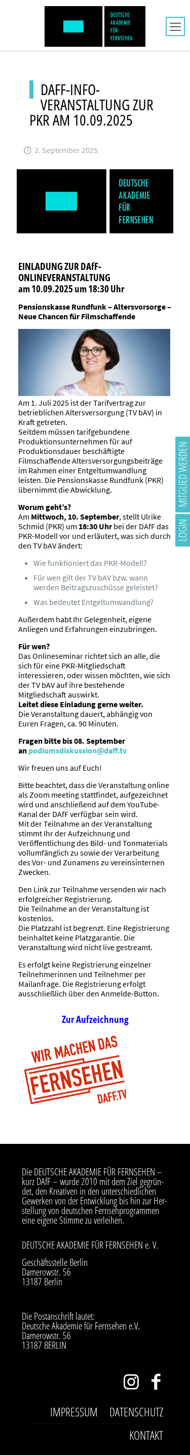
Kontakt (146, 1435)
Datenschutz (136, 1412)
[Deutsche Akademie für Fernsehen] (95, 25)
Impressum (74, 1412)
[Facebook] (155, 1384)
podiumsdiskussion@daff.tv (77, 750)
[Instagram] (131, 1384)
